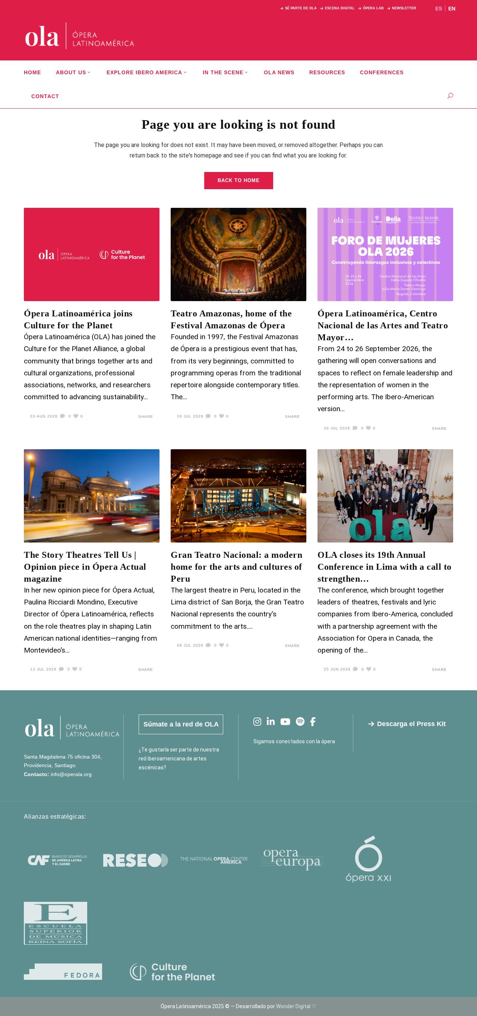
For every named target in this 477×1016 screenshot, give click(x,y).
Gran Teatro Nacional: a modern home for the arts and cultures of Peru (236, 567)
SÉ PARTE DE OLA (301, 8)
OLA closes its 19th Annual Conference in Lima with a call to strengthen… (385, 567)
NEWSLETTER (404, 8)
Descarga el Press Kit (411, 724)
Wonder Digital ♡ (296, 1006)
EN (451, 9)
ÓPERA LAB (373, 8)
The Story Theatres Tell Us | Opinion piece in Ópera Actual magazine (85, 567)
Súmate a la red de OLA (181, 724)
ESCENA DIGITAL (340, 8)
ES (438, 9)
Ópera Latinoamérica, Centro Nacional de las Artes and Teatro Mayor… (383, 325)
